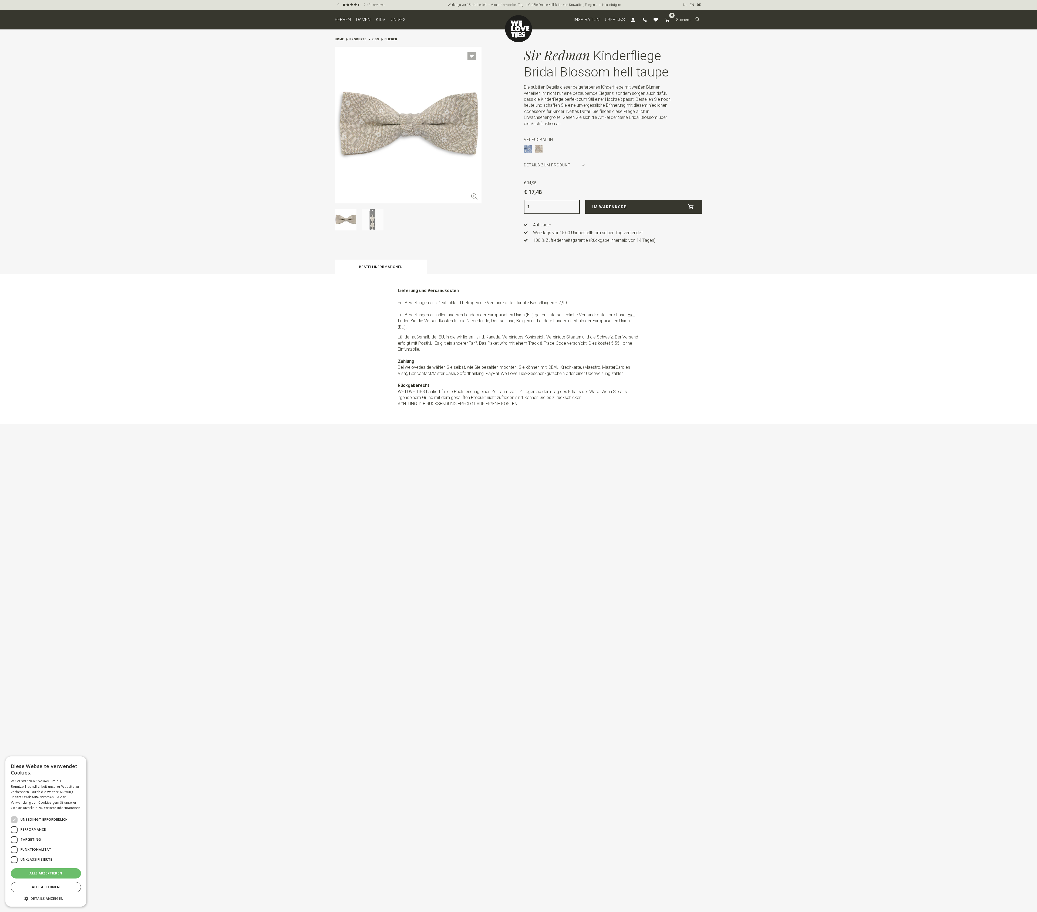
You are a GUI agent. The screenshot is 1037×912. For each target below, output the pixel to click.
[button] (697, 20)
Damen (363, 19)
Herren (343, 19)
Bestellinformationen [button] (381, 267)
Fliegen (391, 39)
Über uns (615, 19)
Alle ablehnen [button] (46, 887)
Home (339, 39)
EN (692, 5)
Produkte (357, 39)
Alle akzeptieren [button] (45, 873)
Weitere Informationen (62, 808)
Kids (380, 19)
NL (685, 5)
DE (699, 5)
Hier (631, 314)
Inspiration (587, 19)
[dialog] (45, 831)
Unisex (398, 19)
